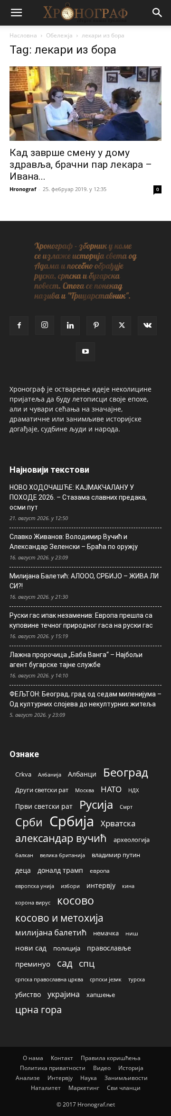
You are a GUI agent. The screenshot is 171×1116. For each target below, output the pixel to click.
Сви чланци (124, 1088)
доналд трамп (60, 870)
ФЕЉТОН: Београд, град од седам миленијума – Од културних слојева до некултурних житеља (86, 699)
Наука (88, 1078)
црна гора (38, 1010)
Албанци (82, 773)
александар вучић (61, 838)
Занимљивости (126, 1078)
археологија (132, 840)
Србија (71, 821)
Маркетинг (83, 1088)
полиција (66, 948)
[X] (121, 325)
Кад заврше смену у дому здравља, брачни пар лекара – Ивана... (81, 164)
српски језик (106, 979)
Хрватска (118, 823)
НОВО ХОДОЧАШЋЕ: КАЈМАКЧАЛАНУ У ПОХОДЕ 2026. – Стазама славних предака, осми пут (78, 497)
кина (128, 885)
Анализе (28, 1078)
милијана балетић (50, 932)
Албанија (49, 774)
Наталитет (46, 1088)
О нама (33, 1058)
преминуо (32, 964)
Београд (125, 772)
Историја (130, 1068)
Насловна (23, 35)
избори (70, 885)
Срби (29, 822)
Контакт (62, 1058)
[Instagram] (44, 325)
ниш (131, 933)
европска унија (34, 885)
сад (64, 963)
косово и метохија (59, 918)
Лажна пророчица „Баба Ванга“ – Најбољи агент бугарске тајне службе (76, 659)
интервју (100, 885)
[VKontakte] (147, 325)
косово (75, 901)
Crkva (23, 774)
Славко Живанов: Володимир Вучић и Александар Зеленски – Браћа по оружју (74, 541)
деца (23, 870)
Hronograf (23, 188)
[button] (16, 13)
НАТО (111, 789)
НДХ (133, 790)
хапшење (100, 994)
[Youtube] (85, 351)
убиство (28, 994)
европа (100, 870)
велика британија (62, 855)
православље (109, 947)
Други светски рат (41, 790)
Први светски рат (44, 806)
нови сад (31, 947)
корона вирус (32, 902)
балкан (24, 855)
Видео (102, 1068)
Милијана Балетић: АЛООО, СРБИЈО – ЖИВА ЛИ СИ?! (84, 581)
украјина (64, 994)
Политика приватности (53, 1068)
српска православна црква (49, 979)
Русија (96, 805)
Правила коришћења (111, 1058)
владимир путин (116, 855)
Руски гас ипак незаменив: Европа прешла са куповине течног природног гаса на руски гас (81, 620)
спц (87, 963)
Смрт (126, 806)
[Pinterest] (95, 325)
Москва (84, 790)
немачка (106, 933)
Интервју (60, 1078)
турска (136, 979)
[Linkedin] (70, 325)
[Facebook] (19, 325)
